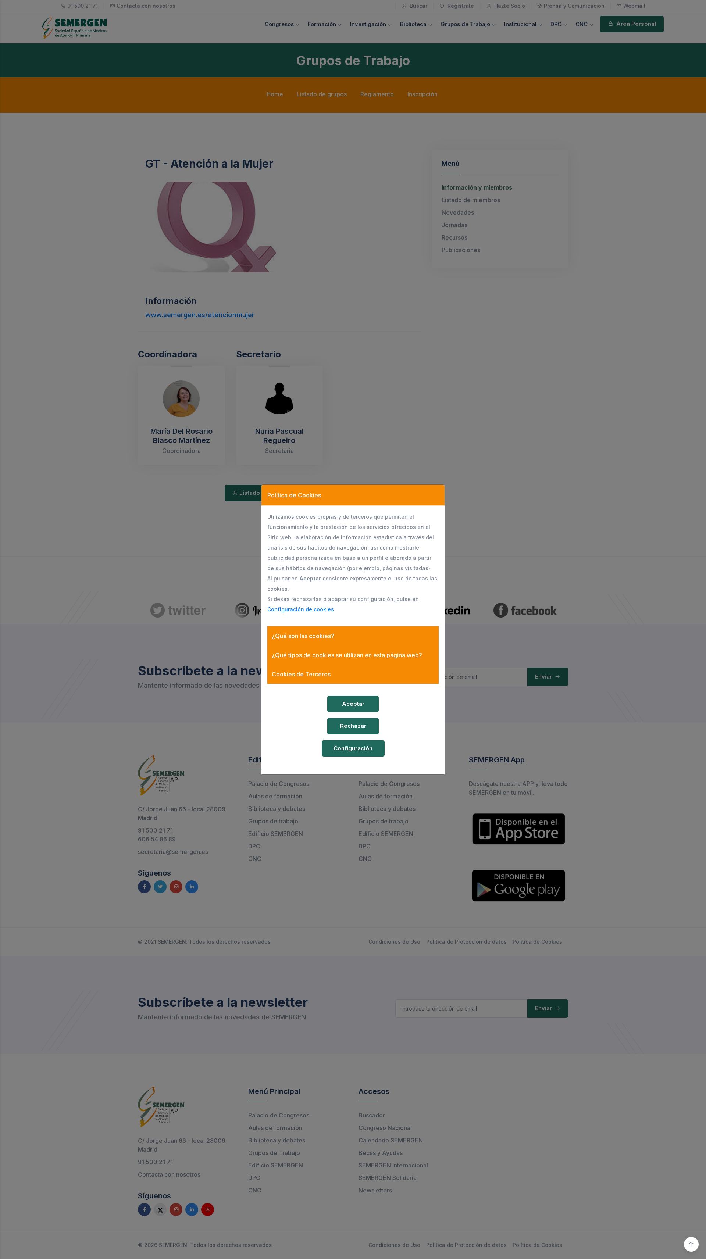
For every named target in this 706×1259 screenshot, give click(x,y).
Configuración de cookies (300, 609)
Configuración (353, 748)
